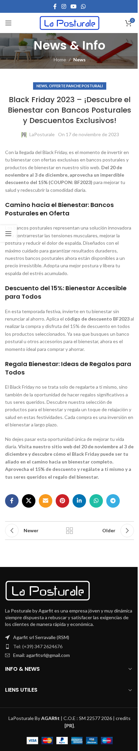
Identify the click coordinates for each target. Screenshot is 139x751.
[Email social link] (45, 501)
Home (60, 59)
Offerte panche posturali (76, 86)
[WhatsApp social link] (83, 6)
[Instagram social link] (63, 6)
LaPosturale (42, 134)
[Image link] (47, 590)
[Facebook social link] (55, 6)
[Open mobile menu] (8, 23)
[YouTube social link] (73, 6)
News (79, 59)
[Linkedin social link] (79, 501)
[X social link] (28, 501)
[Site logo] (69, 22)
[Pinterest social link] (62, 501)
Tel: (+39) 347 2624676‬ (37, 646)
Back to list (69, 530)
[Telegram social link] (113, 501)
